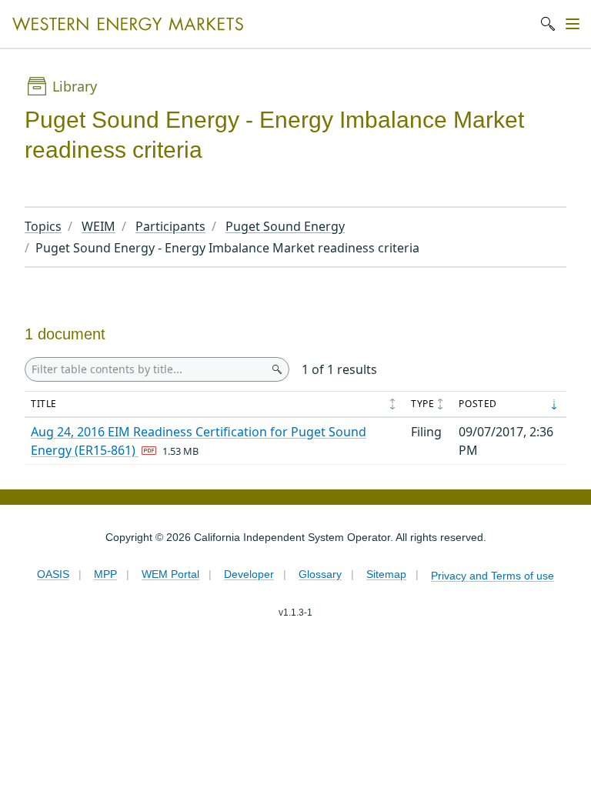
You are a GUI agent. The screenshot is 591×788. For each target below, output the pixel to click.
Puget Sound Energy (285, 226)
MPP (105, 574)
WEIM (98, 226)
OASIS (53, 574)
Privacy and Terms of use (492, 575)
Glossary (320, 574)
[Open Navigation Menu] (572, 23)
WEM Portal (170, 574)
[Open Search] (548, 24)
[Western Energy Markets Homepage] (127, 24)
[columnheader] (215, 405)
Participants (170, 226)
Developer (249, 574)
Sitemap (386, 574)
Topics (43, 226)
